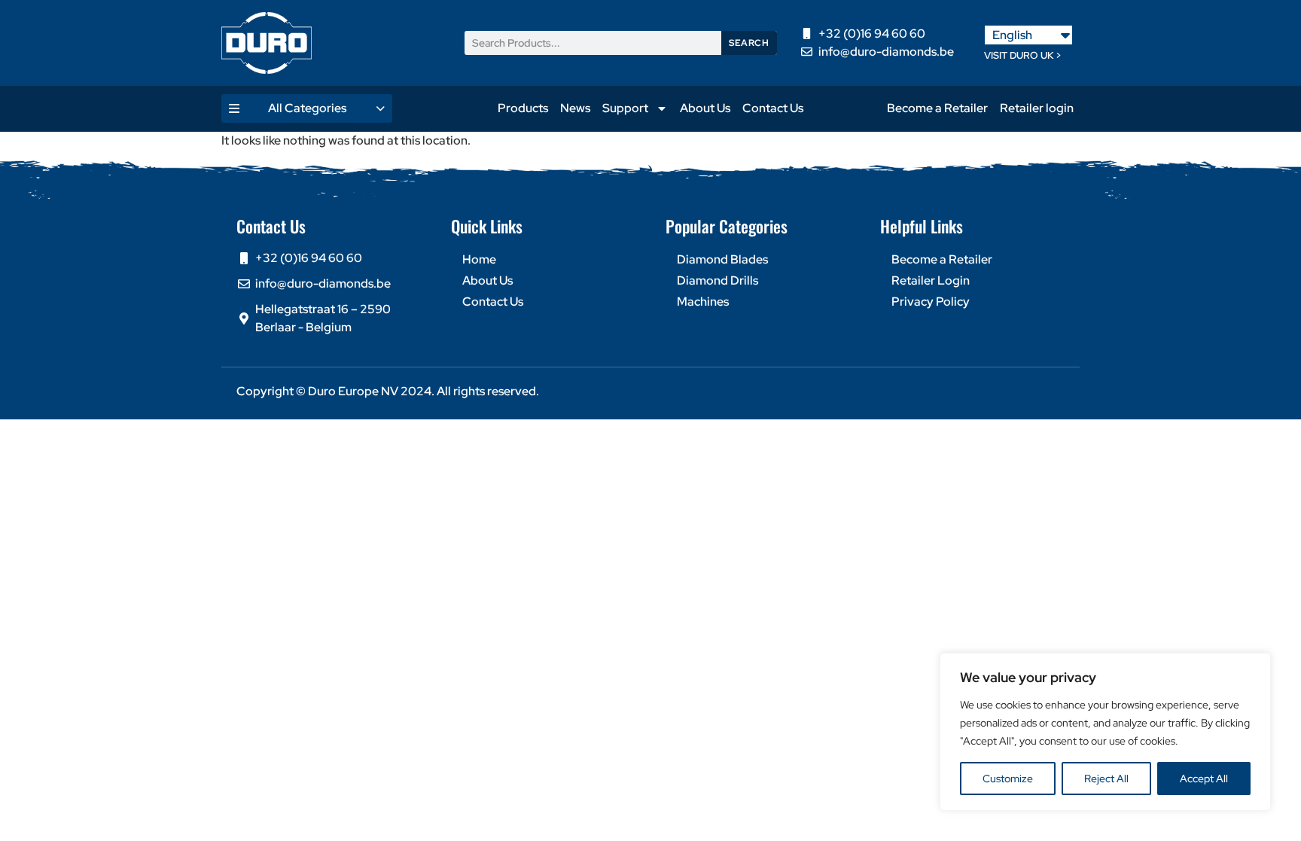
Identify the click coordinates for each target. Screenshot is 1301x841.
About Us (705, 108)
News (575, 108)
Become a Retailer (937, 108)
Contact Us (772, 108)
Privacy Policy (930, 301)
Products (523, 108)
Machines (703, 301)
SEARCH (749, 43)
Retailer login (1037, 108)
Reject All (1106, 778)
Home (479, 259)
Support (625, 108)
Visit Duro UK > (1023, 55)
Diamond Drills (717, 280)
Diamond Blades (722, 259)
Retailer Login (930, 280)
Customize (1008, 778)
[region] (1105, 732)
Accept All (1204, 778)
